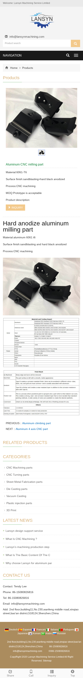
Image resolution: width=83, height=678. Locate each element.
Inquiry (52, 675)
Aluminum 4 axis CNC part (32, 428)
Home (14, 67)
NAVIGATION (12, 55)
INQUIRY (17, 207)
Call (31, 675)
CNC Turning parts (17, 474)
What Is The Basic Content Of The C (28, 555)
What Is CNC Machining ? (21, 538)
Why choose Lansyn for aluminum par (29, 563)
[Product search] (75, 43)
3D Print (11, 510)
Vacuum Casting (16, 496)
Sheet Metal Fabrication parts (24, 481)
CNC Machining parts (19, 467)
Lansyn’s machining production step (27, 546)
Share (10, 675)
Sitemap (47, 660)
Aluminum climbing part (36, 423)
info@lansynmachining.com (26, 36)
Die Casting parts (16, 488)
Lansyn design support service (24, 530)
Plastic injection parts (19, 503)
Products (27, 67)
